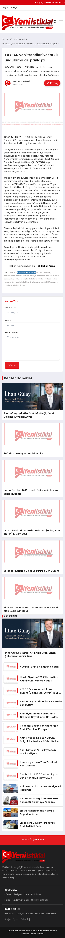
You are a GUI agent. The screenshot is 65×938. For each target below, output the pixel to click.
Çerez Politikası (32, 894)
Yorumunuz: (11, 332)
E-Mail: (8, 320)
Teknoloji (25, 919)
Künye (14, 7)
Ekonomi (39, 913)
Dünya (20, 913)
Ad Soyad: (10, 307)
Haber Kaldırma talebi (17, 899)
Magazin (51, 913)
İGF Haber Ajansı (46, 265)
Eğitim (29, 913)
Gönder (12, 365)
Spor (15, 919)
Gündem (9, 913)
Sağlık (8, 919)
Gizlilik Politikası (39, 899)
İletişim (5, 7)
